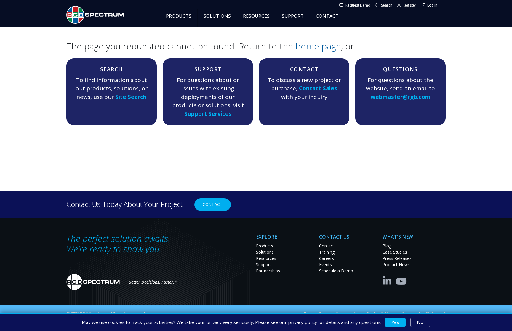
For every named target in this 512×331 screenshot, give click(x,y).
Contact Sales (318, 88)
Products (264, 246)
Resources (266, 258)
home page (318, 46)
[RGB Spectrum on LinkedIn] (388, 280)
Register (409, 5)
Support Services (208, 114)
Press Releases (397, 258)
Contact (213, 204)
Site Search (131, 97)
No (420, 322)
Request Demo (357, 5)
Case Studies (395, 252)
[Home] (97, 15)
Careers (326, 258)
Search (386, 5)
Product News (396, 264)
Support (263, 264)
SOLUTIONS (217, 16)
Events (325, 264)
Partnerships (268, 271)
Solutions (265, 252)
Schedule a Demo (336, 271)
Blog (387, 246)
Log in (432, 5)
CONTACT (327, 16)
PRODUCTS (178, 16)
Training (327, 252)
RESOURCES (256, 16)
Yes (395, 322)
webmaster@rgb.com (401, 97)
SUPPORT (293, 16)
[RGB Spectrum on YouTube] (401, 280)
